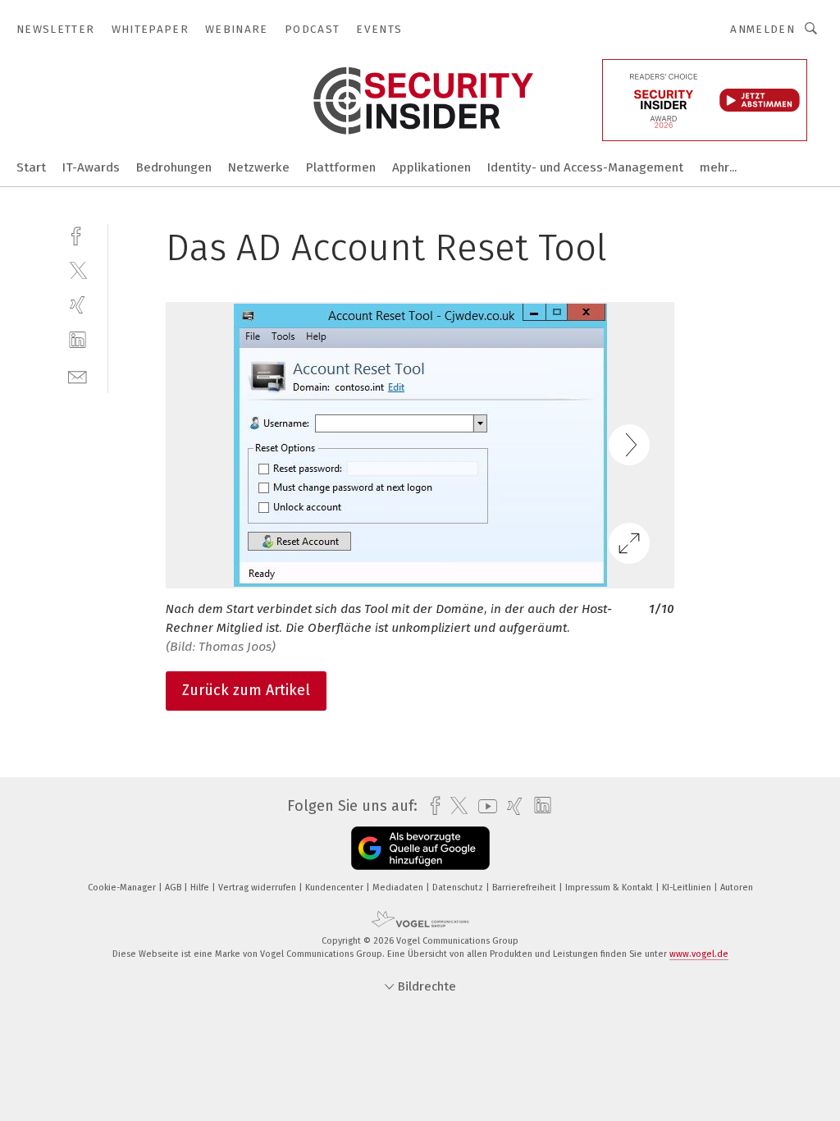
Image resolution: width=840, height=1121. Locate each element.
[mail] (77, 375)
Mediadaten (399, 887)
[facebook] (77, 234)
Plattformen (341, 167)
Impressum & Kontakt (610, 887)
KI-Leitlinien (688, 887)
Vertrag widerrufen (258, 887)
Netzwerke (259, 167)
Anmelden (762, 29)
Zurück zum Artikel (246, 690)
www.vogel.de (698, 954)
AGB (174, 887)
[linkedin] (77, 340)
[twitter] (77, 269)
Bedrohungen (174, 167)
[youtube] (483, 806)
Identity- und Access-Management (585, 167)
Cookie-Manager (123, 887)
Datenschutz (459, 887)
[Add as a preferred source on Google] (420, 848)
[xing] (77, 305)
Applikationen (431, 167)
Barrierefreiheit (525, 887)
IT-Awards (91, 167)
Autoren (736, 887)
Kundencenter (335, 887)
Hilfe (201, 887)
